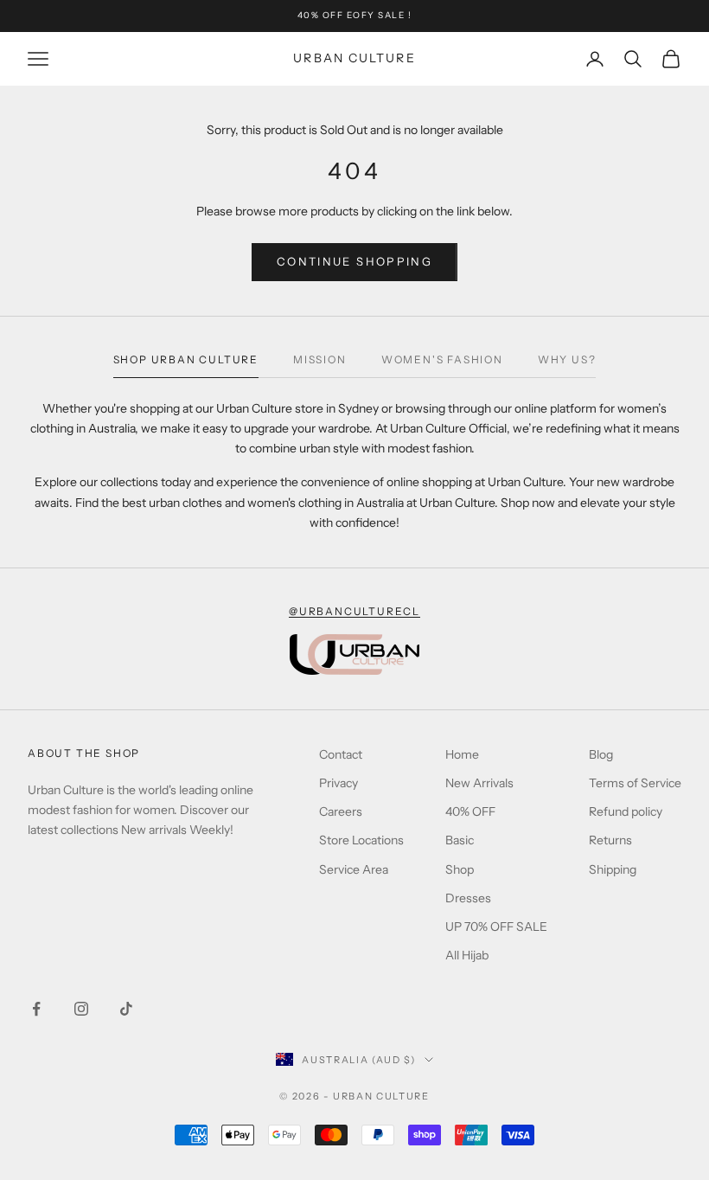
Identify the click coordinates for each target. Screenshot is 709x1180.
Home (462, 754)
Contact (340, 754)
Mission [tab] (320, 359)
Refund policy (625, 811)
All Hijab (467, 955)
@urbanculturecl (354, 611)
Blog (601, 754)
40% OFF (470, 811)
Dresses (468, 898)
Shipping (612, 869)
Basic (459, 840)
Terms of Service (635, 783)
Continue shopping (354, 261)
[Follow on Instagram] (81, 1008)
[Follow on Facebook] (36, 1008)
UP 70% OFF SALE (496, 926)
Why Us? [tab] (567, 359)
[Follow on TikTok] (126, 1008)
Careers (340, 811)
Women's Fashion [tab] (442, 359)
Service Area (353, 869)
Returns (610, 840)
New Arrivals (479, 783)
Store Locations (361, 840)
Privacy (338, 783)
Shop (459, 869)
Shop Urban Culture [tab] (186, 359)
